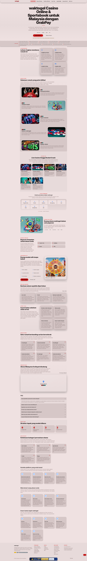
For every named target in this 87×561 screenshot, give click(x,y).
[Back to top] (84, 555)
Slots (55, 552)
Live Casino (56, 551)
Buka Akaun (38, 35)
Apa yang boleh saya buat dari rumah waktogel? (30, 398)
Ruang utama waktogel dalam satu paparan (64, 41)
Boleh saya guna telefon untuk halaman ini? (29, 414)
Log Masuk (51, 559)
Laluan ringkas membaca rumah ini (23, 41)
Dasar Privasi (56, 549)
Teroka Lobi (32, 279)
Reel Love (70, 1)
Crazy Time (53, 1)
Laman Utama (33, 1)
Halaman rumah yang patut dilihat (33, 41)
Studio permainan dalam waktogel (53, 41)
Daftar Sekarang (45, 559)
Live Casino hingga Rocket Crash (43, 41)
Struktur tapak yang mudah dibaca (36, 44)
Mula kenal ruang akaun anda (67, 44)
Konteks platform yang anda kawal (57, 44)
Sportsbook (56, 554)
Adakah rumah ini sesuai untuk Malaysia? (29, 404)
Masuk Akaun (49, 35)
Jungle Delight (58, 1)
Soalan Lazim (46, 549)
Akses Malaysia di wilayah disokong (23, 44)
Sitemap (71, 558)
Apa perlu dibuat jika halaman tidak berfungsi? (30, 416)
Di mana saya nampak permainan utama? (29, 409)
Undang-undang (56, 550)
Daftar (45, 546)
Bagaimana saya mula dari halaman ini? (28, 407)
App (44, 550)
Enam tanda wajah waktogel (22, 45)
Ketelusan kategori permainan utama (47, 44)
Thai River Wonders (47, 1)
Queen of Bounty (39, 1)
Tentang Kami (56, 546)
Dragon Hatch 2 (65, 1)
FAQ (30, 44)
